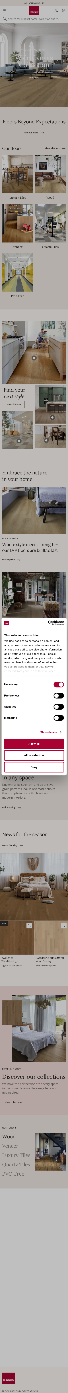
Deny (34, 767)
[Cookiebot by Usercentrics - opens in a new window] (48, 622)
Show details (48, 732)
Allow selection (34, 755)
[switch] (58, 695)
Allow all (34, 743)
